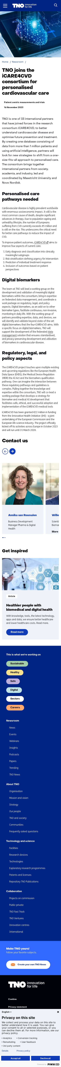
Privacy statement (17, 1007)
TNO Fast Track (16, 911)
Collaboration (14, 891)
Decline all (45, 1058)
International (16, 931)
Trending (13, 767)
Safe (13, 681)
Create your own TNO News (32, 965)
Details (5, 1051)
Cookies (12, 999)
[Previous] (5, 451)
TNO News (14, 774)
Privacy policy (23, 1051)
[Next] (12, 451)
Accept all (16, 1058)
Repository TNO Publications (23, 881)
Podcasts (14, 754)
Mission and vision (18, 798)
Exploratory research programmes (27, 868)
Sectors (15, 699)
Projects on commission (21, 898)
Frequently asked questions (23, 831)
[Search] (56, 5)
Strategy (13, 804)
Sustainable (17, 664)
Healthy (14, 672)
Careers (15, 707)
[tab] (4, 537)
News (12, 727)
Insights (13, 747)
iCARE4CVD (41, 242)
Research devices (18, 854)
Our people (15, 811)
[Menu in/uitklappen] (5, 6)
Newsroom (12, 721)
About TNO (12, 784)
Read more (17, 633)
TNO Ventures (16, 918)
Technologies (16, 861)
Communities (16, 824)
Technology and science (20, 841)
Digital (14, 690)
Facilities (13, 848)
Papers (12, 761)
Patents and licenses (20, 874)
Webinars (14, 741)
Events (12, 734)
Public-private (16, 905)
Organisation (16, 791)
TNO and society (18, 818)
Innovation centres (19, 925)
